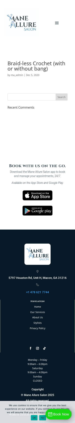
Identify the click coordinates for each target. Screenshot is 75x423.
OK (34, 417)
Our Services (37, 312)
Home (37, 306)
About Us (37, 317)
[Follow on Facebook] (30, 348)
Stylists (37, 322)
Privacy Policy (37, 328)
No (42, 417)
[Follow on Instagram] (37, 348)
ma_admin (17, 75)
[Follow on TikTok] (44, 348)
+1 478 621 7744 (37, 292)
